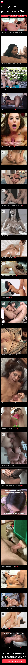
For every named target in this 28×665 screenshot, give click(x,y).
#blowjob (4, 566)
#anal (13, 185)
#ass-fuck (19, 205)
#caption (11, 89)
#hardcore (4, 109)
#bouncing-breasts (11, 205)
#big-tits (4, 235)
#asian (3, 297)
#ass (9, 109)
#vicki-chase (18, 63)
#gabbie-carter (11, 63)
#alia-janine (15, 235)
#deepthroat (5, 515)
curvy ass (21, 15)
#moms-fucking (6, 32)
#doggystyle (5, 89)
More (24, 32)
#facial (14, 402)
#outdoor (16, 89)
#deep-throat (17, 515)
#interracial (5, 485)
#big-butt (19, 32)
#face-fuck (12, 647)
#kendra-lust (13, 32)
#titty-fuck (9, 235)
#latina (4, 257)
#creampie (17, 485)
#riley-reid (4, 63)
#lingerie (4, 428)
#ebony (12, 109)
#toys (13, 566)
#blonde (4, 185)
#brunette (11, 146)
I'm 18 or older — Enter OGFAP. (14, 661)
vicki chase (4, 15)
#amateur (8, 275)
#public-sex (14, 608)
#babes (4, 146)
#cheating (11, 485)
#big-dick (9, 566)
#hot (7, 146)
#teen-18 (15, 165)
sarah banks (13, 15)
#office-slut (10, 324)
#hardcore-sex (18, 324)
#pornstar (10, 165)
